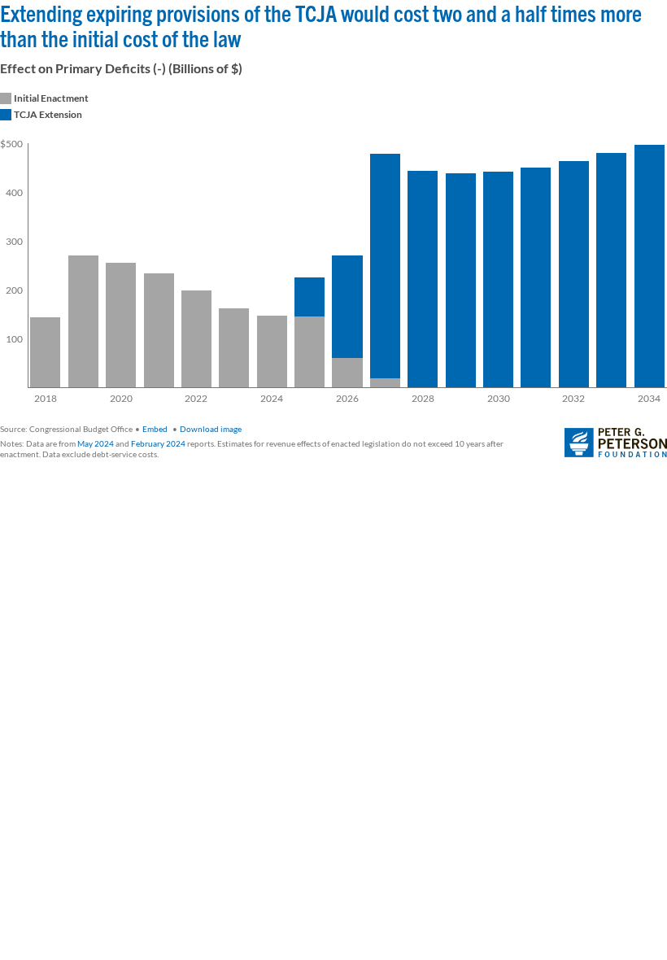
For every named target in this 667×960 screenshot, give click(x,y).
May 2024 (95, 443)
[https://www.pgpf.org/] (616, 444)
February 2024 (158, 443)
